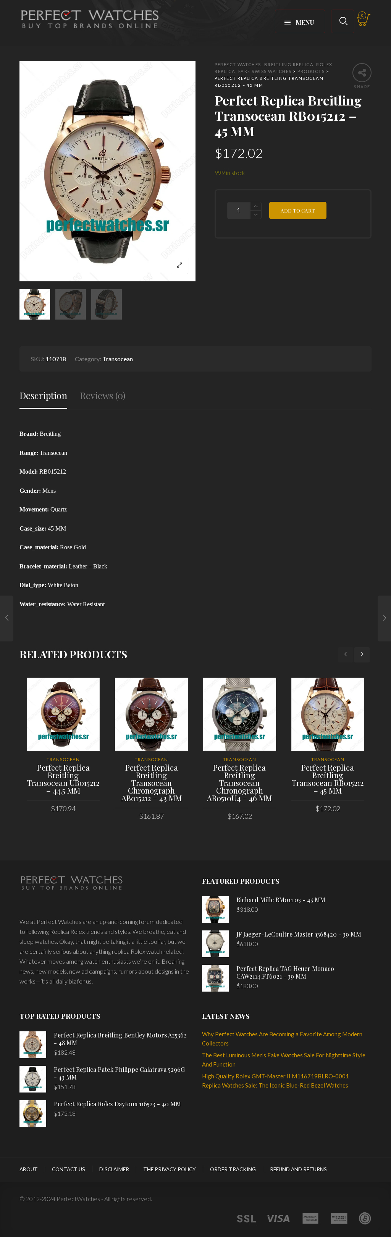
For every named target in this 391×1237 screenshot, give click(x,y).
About (28, 1169)
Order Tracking (233, 1169)
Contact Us (68, 1169)
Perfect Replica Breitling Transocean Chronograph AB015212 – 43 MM (151, 782)
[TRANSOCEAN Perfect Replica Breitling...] (6, 618)
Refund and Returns (298, 1169)
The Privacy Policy (169, 1169)
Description (43, 395)
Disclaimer (114, 1169)
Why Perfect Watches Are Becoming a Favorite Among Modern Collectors (282, 1039)
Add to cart (298, 210)
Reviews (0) (102, 395)
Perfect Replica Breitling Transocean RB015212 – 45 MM (328, 778)
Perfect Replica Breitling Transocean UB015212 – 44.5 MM (63, 778)
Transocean (117, 358)
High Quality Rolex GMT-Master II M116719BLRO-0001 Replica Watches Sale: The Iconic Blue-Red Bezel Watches (275, 1081)
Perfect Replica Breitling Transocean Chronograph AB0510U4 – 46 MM (239, 782)
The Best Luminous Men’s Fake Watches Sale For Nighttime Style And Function (283, 1060)
